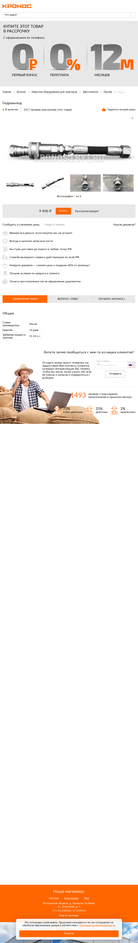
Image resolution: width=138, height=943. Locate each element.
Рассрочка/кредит (87, 211)
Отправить (115, 373)
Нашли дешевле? (124, 224)
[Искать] (132, 15)
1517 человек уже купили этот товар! (48, 109)
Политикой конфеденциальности (97, 925)
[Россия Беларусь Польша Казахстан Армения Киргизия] (131, 365)
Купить (63, 211)
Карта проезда (68, 915)
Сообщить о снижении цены (21, 224)
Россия (33, 324)
